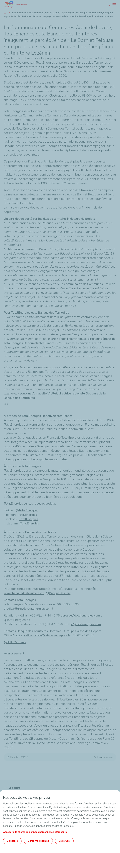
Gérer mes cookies (38, 840)
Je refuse (64, 840)
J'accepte (12, 840)
